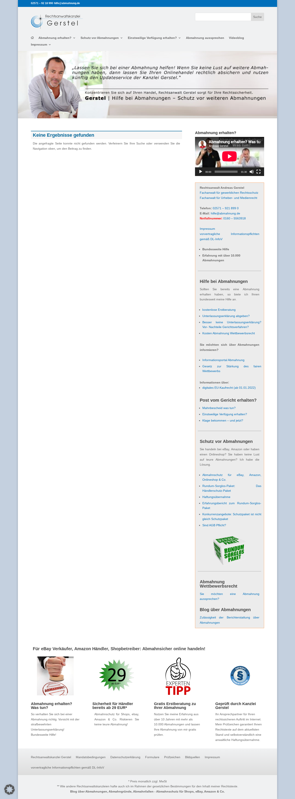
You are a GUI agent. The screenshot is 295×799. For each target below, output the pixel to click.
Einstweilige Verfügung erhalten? (152, 38)
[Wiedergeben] (200, 172)
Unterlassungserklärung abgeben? (226, 316)
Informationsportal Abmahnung (223, 360)
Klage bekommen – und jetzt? (222, 420)
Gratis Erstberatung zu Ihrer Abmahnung (175, 706)
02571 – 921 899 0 (226, 208)
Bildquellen (192, 757)
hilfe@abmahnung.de (225, 213)
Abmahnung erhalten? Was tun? (51, 706)
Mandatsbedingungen (91, 757)
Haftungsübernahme (216, 497)
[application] (229, 156)
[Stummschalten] (251, 172)
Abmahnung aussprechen (205, 38)
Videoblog (236, 38)
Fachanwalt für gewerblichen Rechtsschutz (229, 192)
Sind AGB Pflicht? (214, 525)
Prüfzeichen (172, 757)
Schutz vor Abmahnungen (100, 38)
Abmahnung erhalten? (54, 38)
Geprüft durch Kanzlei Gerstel (235, 706)
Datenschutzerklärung (125, 757)
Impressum (39, 44)
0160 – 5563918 (234, 218)
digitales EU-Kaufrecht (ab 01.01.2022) (229, 387)
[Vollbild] (258, 172)
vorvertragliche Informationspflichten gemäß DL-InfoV (67, 767)
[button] (9, 789)
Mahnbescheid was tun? (219, 408)
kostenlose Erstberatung (219, 309)
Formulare (152, 757)
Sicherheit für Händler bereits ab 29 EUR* (112, 706)
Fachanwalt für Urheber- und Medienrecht (228, 198)
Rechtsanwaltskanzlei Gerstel (51, 757)
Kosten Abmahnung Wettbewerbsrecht (228, 333)
